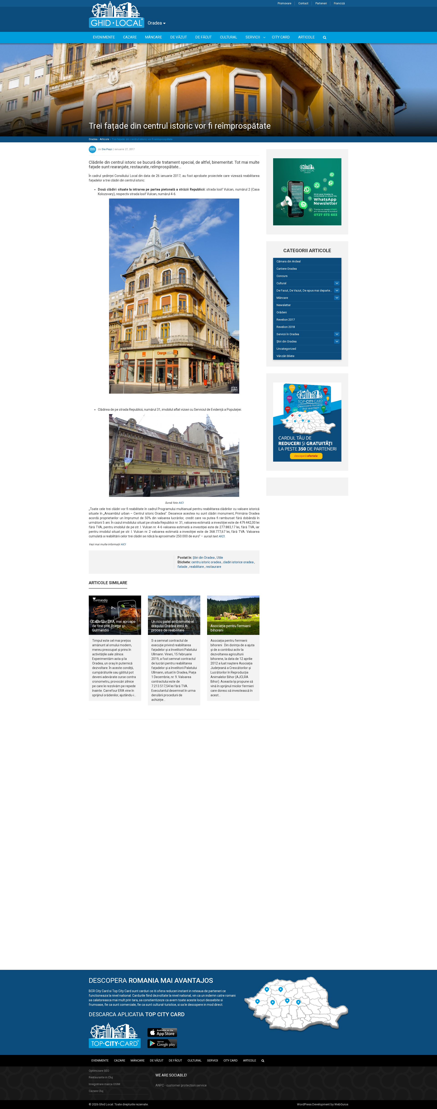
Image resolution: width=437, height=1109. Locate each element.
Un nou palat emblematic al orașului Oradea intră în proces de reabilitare (172, 625)
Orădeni (282, 312)
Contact (303, 3)
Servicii (212, 1060)
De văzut (156, 1060)
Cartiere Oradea (287, 268)
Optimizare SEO (99, 1070)
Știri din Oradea (204, 557)
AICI (180, 502)
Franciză (339, 3)
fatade (182, 566)
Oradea (155, 23)
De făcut (175, 1060)
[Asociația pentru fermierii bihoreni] (233, 615)
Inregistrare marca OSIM (104, 1084)
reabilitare (196, 566)
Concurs (282, 276)
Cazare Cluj (96, 1091)
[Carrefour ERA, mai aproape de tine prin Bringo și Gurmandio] (115, 615)
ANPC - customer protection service (181, 1085)
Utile (220, 557)
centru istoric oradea (206, 562)
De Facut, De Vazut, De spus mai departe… (304, 290)
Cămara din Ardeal (289, 261)
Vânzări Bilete (285, 356)
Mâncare (282, 297)
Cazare (119, 1060)
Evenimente (100, 1060)
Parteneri (321, 3)
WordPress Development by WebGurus (322, 1104)
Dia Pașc (107, 149)
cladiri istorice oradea (238, 562)
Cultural (281, 283)
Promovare (284, 3)
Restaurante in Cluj (101, 1077)
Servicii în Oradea (288, 334)
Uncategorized (286, 348)
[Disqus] (174, 785)
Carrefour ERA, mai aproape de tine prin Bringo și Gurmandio (114, 625)
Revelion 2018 (286, 327)
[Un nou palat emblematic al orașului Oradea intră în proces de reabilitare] (174, 615)
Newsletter (284, 305)
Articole (104, 139)
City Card (231, 1060)
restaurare (213, 566)
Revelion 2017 (286, 319)
